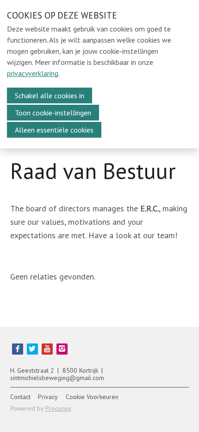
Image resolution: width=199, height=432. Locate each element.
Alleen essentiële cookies (54, 129)
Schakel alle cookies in (49, 95)
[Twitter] (32, 349)
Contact (20, 397)
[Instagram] (62, 349)
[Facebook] (17, 349)
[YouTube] (47, 349)
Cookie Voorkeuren (92, 397)
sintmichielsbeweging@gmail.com (57, 378)
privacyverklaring (32, 73)
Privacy (48, 397)
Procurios (58, 408)
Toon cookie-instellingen (53, 112)
